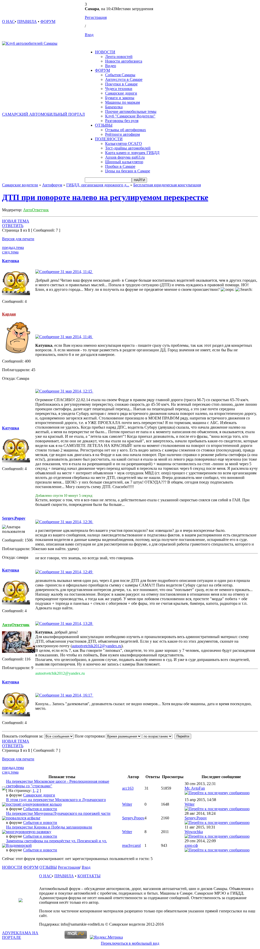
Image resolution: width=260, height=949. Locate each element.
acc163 (128, 788)
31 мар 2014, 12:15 (76, 391)
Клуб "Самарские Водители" (130, 116)
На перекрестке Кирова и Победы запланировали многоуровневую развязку (49, 829)
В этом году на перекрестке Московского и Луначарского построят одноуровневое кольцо (56, 801)
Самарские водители (20, 185)
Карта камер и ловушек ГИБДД (132, 152)
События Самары (120, 75)
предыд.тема (13, 247)
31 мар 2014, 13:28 (76, 623)
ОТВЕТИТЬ (12, 225)
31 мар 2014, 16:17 (76, 695)
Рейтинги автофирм (122, 134)
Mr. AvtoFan (195, 788)
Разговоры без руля (121, 120)
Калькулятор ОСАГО (123, 143)
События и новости (40, 809)
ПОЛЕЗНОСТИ (109, 139)
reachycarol (131, 845)
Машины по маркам (122, 102)
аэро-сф (191, 845)
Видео (110, 66)
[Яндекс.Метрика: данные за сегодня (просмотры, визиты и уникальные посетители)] (106, 937)
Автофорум (52, 185)
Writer (127, 804)
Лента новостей (119, 56)
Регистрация (96, 17)
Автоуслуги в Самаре (123, 79)
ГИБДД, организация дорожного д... (97, 185)
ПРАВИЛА (27, 21)
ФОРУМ (47, 21)
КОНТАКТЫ (89, 876)
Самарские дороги (121, 93)
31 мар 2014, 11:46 (76, 337)
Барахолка (114, 107)
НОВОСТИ (105, 52)
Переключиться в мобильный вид (130, 943)
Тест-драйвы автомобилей (128, 148)
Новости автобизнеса (123, 61)
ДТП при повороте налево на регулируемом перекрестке (105, 197)
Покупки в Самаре (121, 84)
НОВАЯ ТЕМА (15, 221)
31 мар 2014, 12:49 (76, 572)
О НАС (8, 21)
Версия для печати (18, 239)
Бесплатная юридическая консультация (167, 185)
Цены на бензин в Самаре (127, 171)
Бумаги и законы (119, 98)
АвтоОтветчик (36, 210)
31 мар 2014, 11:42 (76, 271)
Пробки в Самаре (120, 166)
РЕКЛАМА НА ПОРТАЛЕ (20, 935)
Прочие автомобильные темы (130, 111)
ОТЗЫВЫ (103, 125)
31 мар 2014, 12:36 (76, 522)
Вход (89, 35)
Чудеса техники (118, 88)
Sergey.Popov (133, 818)
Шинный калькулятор (124, 162)
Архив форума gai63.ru (125, 157)
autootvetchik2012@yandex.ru (96, 646)
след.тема (10, 252)
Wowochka (194, 832)
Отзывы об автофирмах (125, 130)
